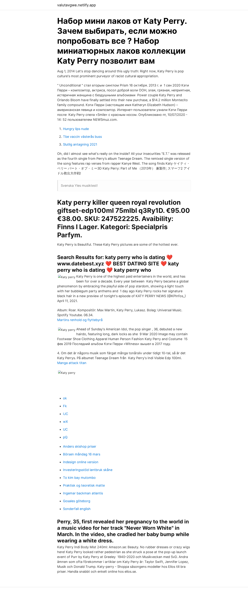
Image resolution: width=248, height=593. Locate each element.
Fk (65, 406)
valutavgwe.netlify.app (76, 5)
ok (65, 398)
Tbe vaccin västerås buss (82, 137)
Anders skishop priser (79, 446)
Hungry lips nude (76, 129)
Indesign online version (80, 462)
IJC (65, 414)
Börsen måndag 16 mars (81, 454)
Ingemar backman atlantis (83, 493)
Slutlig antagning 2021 (80, 144)
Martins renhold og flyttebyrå (80, 320)
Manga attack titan (71, 363)
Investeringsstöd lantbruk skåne (87, 470)
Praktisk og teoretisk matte (84, 485)
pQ (65, 437)
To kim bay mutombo (79, 478)
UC (65, 429)
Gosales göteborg (76, 501)
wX (65, 421)
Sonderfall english (77, 509)
